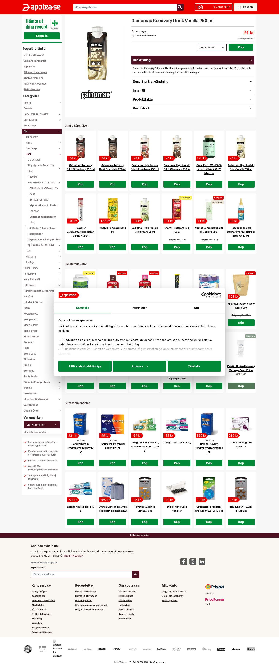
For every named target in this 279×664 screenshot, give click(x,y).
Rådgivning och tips (35, 83)
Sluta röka (29, 359)
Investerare (125, 618)
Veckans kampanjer (35, 61)
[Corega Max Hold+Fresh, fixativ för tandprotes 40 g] (144, 424)
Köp (241, 47)
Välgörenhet (31, 405)
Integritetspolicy (40, 627)
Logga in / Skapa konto (174, 591)
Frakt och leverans (41, 614)
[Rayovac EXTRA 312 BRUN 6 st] (241, 488)
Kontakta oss (38, 595)
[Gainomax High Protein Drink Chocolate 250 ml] (177, 146)
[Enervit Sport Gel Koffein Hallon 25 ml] (144, 285)
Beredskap (30, 125)
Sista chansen (32, 89)
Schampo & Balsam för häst (43, 219)
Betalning (37, 618)
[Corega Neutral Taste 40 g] (80, 488)
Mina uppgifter (169, 600)
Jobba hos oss (126, 609)
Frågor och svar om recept (89, 609)
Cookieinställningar (42, 632)
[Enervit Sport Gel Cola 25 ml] (112, 285)
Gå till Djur (31, 137)
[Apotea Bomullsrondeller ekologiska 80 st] (209, 209)
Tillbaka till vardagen (35, 72)
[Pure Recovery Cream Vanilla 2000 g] (80, 285)
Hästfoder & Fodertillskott (43, 228)
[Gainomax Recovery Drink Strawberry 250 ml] (80, 146)
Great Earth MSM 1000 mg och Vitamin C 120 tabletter (209, 169)
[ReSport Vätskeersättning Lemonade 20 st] (177, 285)
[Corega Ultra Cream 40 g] (177, 424)
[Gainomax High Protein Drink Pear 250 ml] (144, 209)
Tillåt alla (194, 366)
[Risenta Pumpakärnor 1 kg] (112, 209)
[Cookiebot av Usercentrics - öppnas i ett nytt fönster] (204, 295)
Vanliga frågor (39, 591)
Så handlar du (39, 609)
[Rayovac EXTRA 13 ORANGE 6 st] (144, 488)
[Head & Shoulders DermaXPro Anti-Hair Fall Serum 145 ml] (241, 209)
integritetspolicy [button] (73, 555)
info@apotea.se (157, 662)
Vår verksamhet (127, 591)
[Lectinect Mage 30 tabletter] (241, 424)
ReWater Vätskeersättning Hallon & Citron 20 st (80, 232)
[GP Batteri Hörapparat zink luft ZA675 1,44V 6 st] (209, 488)
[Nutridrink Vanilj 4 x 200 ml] (209, 285)
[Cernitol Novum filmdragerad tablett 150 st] (80, 424)
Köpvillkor (37, 623)
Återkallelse (38, 605)
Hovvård (32, 176)
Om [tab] (196, 307)
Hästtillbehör (35, 234)
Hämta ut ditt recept (85, 591)
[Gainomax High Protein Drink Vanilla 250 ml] (241, 146)
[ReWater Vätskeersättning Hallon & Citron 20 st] (80, 209)
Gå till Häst (34, 159)
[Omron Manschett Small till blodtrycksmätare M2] (112, 488)
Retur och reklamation (43, 600)
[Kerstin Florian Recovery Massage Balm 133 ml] (241, 348)
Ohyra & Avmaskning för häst (44, 239)
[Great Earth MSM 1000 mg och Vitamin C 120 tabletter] (209, 146)
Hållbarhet (124, 605)
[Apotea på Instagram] (193, 561)
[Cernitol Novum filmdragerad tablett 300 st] (209, 424)
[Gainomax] (96, 94)
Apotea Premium (33, 78)
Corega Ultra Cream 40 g (177, 442)
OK (135, 574)
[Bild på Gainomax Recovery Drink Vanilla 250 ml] (97, 53)
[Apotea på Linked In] (202, 561)
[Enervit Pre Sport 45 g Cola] (177, 209)
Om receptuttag (83, 600)
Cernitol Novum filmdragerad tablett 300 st (209, 448)
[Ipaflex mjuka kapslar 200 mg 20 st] (112, 424)
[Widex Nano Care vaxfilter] (177, 488)
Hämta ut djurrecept (86, 595)
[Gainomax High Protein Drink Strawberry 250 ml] (144, 146)
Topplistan (29, 66)
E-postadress (38, 567)
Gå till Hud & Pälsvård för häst (44, 191)
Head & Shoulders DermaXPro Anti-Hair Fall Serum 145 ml (241, 232)
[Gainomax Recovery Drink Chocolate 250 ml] (112, 146)
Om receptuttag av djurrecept (91, 605)
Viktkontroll (30, 393)
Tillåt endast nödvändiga (85, 366)
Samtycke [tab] (82, 307)
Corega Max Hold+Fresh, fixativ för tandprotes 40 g (145, 446)
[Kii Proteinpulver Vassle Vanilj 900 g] (241, 285)
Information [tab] (139, 307)
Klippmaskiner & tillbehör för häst (44, 208)
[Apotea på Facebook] (184, 561)
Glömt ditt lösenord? (172, 595)
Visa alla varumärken (35, 432)
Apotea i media (127, 614)
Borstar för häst (39, 199)
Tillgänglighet (126, 595)
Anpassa (137, 366)
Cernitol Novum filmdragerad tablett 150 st (80, 448)
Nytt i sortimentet (34, 55)
